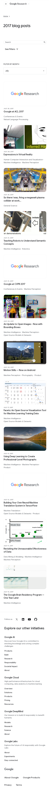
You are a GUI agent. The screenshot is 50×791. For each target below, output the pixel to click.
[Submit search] (44, 42)
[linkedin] (23, 619)
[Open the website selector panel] (28, 4)
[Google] (8, 769)
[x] (17, 619)
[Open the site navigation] (5, 4)
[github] (36, 619)
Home (5, 16)
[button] (25, 70)
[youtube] (29, 619)
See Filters (10, 49)
